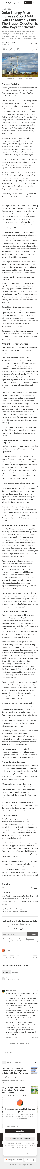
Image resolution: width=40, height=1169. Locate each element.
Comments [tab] (6, 972)
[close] (34, 1100)
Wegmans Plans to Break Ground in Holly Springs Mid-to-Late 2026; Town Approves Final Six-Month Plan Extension (14, 1070)
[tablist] (10, 972)
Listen (35, 43)
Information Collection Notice (21, 941)
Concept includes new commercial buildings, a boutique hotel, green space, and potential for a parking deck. (14, 1096)
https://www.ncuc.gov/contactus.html (14, 911)
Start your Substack (15, 1160)
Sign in (35, 3)
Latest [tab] (9, 1063)
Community (6, 9)
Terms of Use (30, 939)
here (30, 196)
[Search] (36, 1063)
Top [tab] (4, 1063)
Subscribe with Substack (21, 1139)
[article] (20, 1075)
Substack (10, 1165)
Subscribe (28, 3)
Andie (8, 991)
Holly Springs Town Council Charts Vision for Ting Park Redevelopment (13, 1090)
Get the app (30, 1160)
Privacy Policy (23, 1147)
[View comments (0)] (11, 1083)
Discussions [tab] (17, 1063)
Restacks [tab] (15, 972)
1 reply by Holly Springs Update (19, 1043)
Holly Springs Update (9, 42)
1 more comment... (8, 1052)
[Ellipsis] (37, 990)
